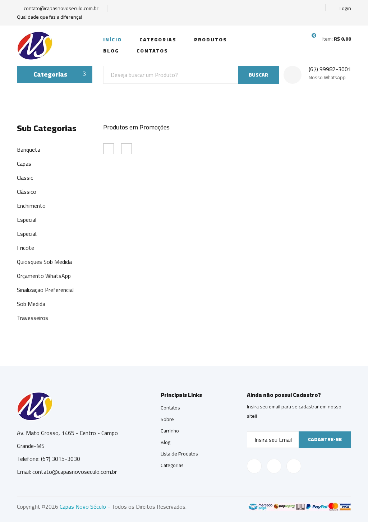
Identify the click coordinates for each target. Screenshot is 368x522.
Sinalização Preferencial (45, 289)
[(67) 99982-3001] (316, 8)
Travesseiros (32, 317)
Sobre (167, 419)
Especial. (27, 233)
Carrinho (170, 430)
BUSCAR (258, 74)
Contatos (152, 50)
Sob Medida (31, 303)
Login (345, 8)
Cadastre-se (325, 439)
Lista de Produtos (179, 453)
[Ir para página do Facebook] (291, 8)
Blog (111, 50)
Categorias (157, 39)
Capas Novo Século (83, 506)
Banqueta (28, 149)
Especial (26, 219)
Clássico (26, 191)
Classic (25, 177)
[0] (309, 38)
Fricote (25, 247)
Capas (24, 163)
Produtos (210, 39)
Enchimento (31, 205)
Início (112, 39)
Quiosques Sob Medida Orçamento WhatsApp (44, 268)
